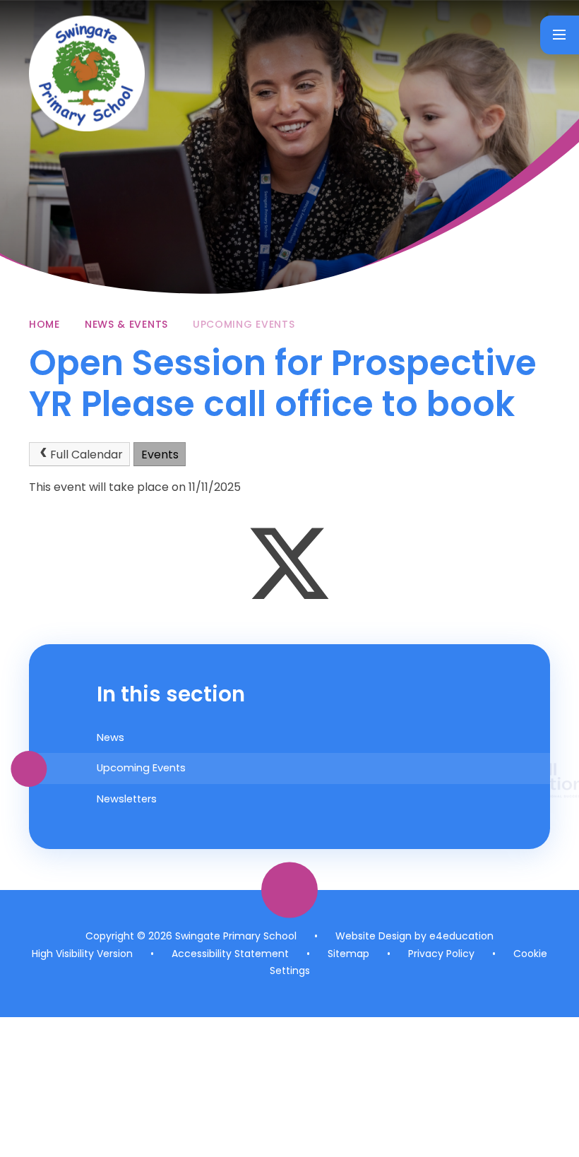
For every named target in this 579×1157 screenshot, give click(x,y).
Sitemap (348, 954)
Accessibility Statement (230, 954)
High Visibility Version (82, 954)
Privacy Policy (441, 954)
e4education (461, 936)
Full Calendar (86, 454)
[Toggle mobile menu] (559, 35)
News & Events (126, 324)
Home (44, 324)
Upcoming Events (244, 324)
